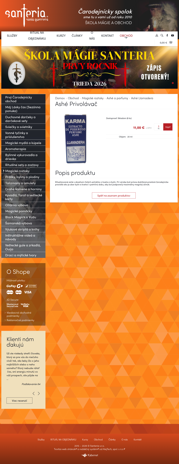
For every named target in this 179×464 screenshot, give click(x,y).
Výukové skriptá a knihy (22, 229)
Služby (12, 35)
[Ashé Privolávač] (75, 139)
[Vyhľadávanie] (162, 35)
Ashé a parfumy (117, 98)
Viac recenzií (19, 400)
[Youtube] (172, 35)
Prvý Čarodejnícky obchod (18, 99)
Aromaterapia (15, 148)
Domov (60, 98)
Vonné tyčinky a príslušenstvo (16, 134)
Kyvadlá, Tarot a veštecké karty (23, 197)
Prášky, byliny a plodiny (22, 176)
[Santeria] (26, 15)
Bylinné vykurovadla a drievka (21, 156)
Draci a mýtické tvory (20, 255)
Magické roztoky (93, 98)
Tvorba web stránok (64, 449)
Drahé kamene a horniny (23, 189)
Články (77, 35)
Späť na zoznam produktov (113, 195)
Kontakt (107, 35)
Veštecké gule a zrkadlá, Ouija (23, 247)
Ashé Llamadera (142, 98)
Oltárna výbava (16, 205)
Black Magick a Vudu (20, 217)
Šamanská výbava (18, 223)
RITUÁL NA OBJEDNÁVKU (37, 35)
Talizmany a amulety (20, 183)
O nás (92, 35)
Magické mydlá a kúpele (23, 142)
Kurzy (61, 35)
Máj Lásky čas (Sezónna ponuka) (22, 109)
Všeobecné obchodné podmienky (19, 314)
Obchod (126, 35)
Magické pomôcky (18, 211)
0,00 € (163, 42)
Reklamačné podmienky (20, 320)
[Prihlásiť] (156, 35)
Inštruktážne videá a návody (20, 237)
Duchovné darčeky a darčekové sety (20, 119)
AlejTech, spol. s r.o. (113, 449)
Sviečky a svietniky (18, 126)
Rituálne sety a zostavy (22, 164)
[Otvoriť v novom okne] (89, 453)
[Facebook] (167, 35)
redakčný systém (88, 449)
